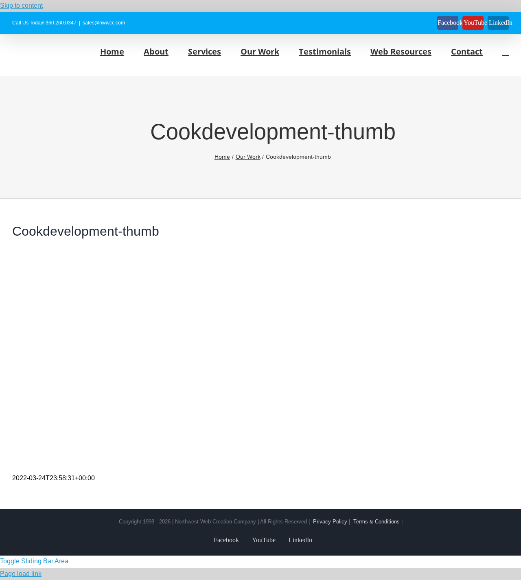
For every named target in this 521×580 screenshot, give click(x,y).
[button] (505, 51)
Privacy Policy (330, 522)
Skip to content (21, 5)
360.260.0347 (61, 23)
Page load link (21, 573)
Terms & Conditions (376, 522)
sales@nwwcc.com (104, 23)
